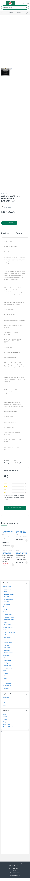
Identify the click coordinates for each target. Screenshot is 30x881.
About (4, 714)
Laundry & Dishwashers (9, 632)
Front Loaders (7, 637)
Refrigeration (6, 655)
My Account (6, 697)
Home (2, 12)
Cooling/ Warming (7, 627)
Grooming (6, 688)
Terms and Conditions (9, 727)
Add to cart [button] (26, 540)
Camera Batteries (8, 652)
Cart (4, 702)
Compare (5, 721)
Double (6, 673)
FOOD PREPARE (8, 668)
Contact (5, 716)
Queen (5, 678)
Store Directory (7, 724)
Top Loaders (7, 640)
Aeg (21, 463)
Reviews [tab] (19, 233)
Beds (4, 670)
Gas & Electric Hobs (9, 617)
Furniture (5, 629)
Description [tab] (5, 233)
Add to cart (10, 222)
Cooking (10, 12)
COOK (17, 530)
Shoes (5, 609)
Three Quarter (8, 683)
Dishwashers (7, 635)
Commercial (7, 658)
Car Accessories (8, 599)
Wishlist (5, 719)
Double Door (7, 665)
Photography (6, 650)
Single (5, 680)
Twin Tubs (6, 645)
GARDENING (7, 647)
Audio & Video (7, 586)
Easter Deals (5, 550)
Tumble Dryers (8, 642)
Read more (12, 546)
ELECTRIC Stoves (8, 624)
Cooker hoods (8, 614)
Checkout (5, 700)
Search (26, 7)
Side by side (7, 663)
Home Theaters (8, 589)
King (5, 675)
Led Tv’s (6, 591)
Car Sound (6, 596)
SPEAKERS (7, 601)
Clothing (5, 607)
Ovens (19, 12)
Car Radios (7, 604)
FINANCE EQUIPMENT (9, 594)
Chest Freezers (8, 660)
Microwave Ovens (9, 619)
